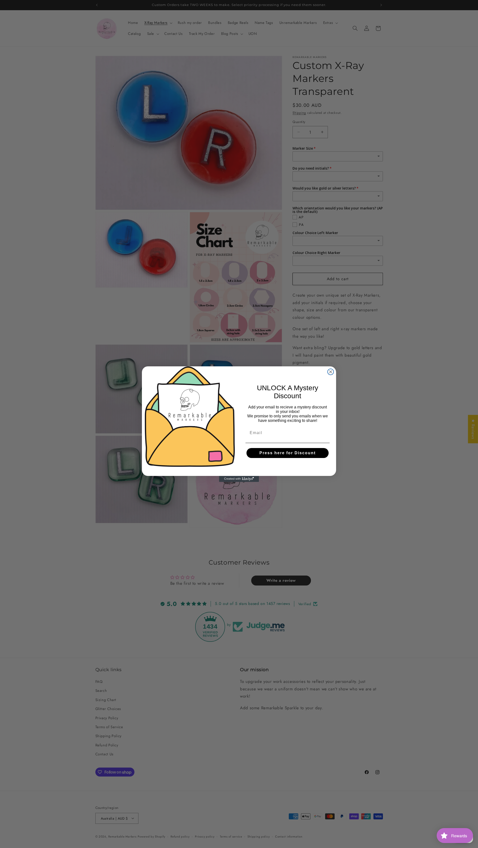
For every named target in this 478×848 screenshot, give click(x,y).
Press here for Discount (287, 453)
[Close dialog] (331, 372)
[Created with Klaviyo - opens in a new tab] (239, 479)
